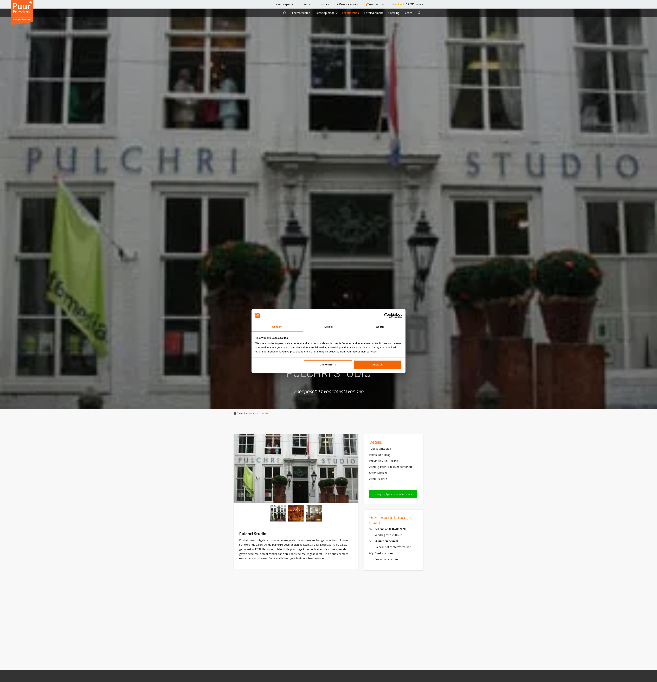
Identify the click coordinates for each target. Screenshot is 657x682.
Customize (326, 364)
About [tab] (380, 326)
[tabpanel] (296, 468)
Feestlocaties (350, 13)
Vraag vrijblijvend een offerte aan (393, 494)
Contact (324, 4)
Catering (394, 13)
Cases (409, 13)
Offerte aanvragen (347, 4)
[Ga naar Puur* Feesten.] (235, 413)
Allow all (377, 364)
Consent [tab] (277, 326)
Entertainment (373, 13)
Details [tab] (328, 326)
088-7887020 (376, 4)
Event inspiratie (284, 4)
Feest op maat (325, 13)
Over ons (307, 4)
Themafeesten (301, 13)
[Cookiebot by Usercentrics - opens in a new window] (387, 315)
